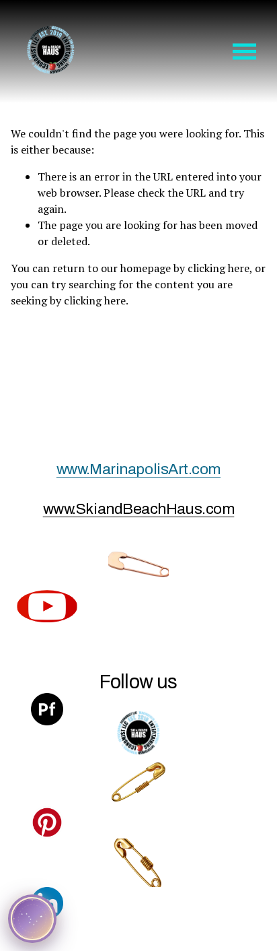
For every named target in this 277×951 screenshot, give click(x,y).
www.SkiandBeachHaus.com (139, 508)
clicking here (218, 268)
